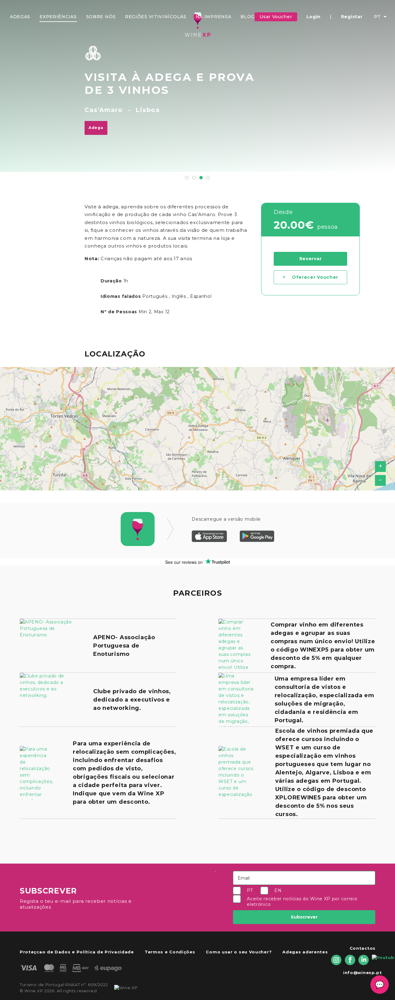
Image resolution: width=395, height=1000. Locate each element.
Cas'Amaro (104, 110)
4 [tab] (208, 177)
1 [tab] (187, 177)
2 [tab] (194, 177)
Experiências (58, 16)
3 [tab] (201, 177)
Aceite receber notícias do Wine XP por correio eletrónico (302, 901)
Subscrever (304, 917)
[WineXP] (197, 24)
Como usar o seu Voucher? (239, 951)
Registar (352, 16)
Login (313, 16)
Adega (96, 127)
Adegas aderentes (305, 951)
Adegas (20, 16)
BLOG (247, 16)
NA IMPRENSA (213, 16)
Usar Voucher (276, 16)
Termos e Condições (170, 951)
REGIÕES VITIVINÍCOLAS (155, 16)
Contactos (363, 948)
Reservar (310, 258)
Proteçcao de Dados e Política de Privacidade (77, 951)
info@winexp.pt (362, 972)
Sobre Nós (101, 16)
